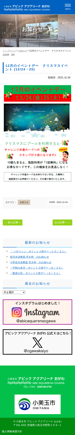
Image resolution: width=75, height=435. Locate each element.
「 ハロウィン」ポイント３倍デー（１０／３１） (38, 251)
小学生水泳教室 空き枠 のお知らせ (31, 262)
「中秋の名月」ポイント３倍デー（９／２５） (37, 267)
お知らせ (22, 51)
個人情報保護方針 (12, 431)
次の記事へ (62, 222)
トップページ (9, 51)
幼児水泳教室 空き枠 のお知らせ (29, 256)
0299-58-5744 (44, 386)
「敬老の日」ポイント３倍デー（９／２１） (35, 273)
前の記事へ (13, 222)
